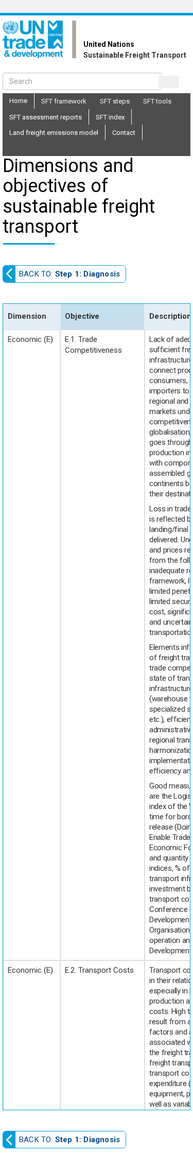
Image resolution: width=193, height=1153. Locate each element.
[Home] (43, 39)
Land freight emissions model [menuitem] (53, 132)
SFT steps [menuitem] (115, 101)
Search (169, 82)
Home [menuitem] (18, 101)
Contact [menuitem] (123, 132)
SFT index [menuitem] (110, 117)
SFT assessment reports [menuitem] (45, 117)
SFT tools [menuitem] (157, 101)
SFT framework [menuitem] (63, 101)
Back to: (69, 274)
